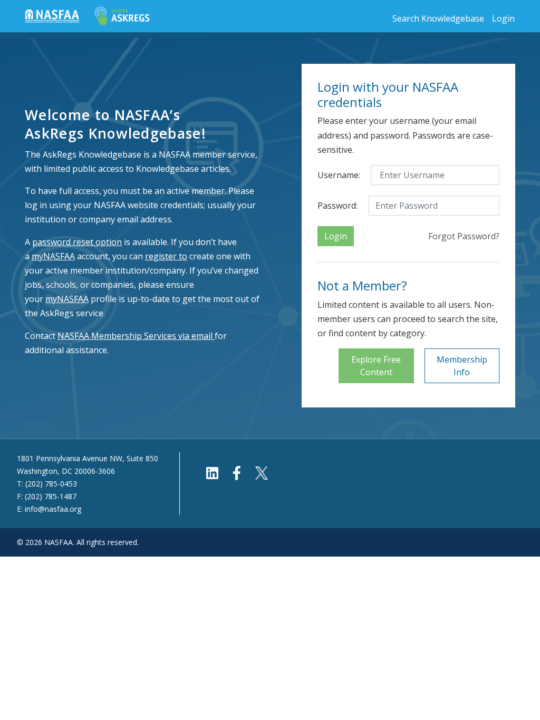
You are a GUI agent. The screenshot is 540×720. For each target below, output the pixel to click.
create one (188, 256)
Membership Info (462, 366)
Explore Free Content (376, 366)
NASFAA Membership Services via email (135, 336)
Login (503, 18)
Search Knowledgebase (438, 18)
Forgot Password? (463, 236)
